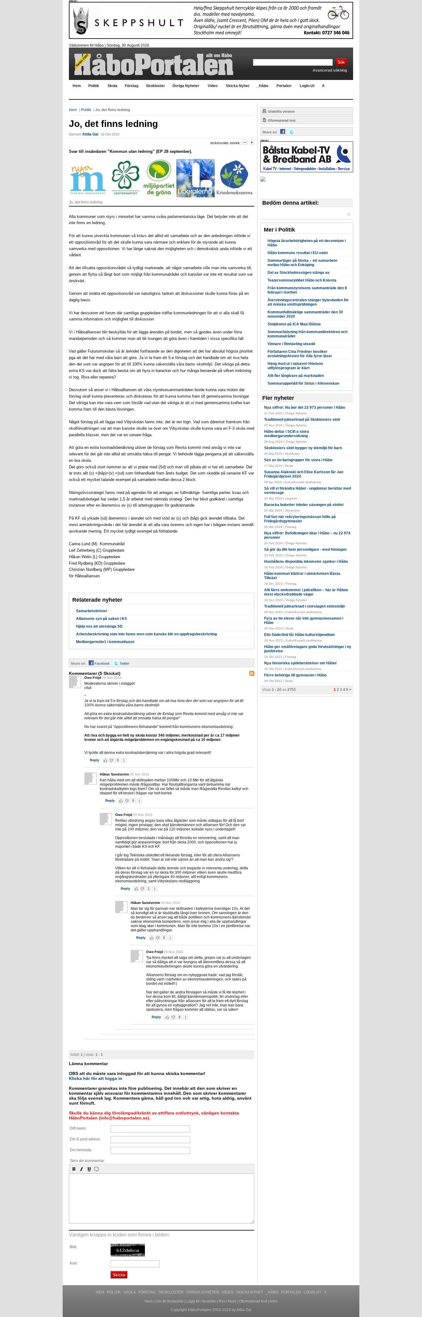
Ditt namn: (78, 1128)
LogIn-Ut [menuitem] (307, 86)
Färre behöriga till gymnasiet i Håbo (295, 675)
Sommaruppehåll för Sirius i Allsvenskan (303, 383)
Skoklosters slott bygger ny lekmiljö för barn (303, 448)
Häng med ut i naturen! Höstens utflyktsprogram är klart (295, 366)
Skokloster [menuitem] (155, 86)
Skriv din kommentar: (87, 1161)
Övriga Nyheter (203, 1292)
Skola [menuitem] (112, 86)
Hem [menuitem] (77, 86)
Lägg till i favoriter (201, 1301)
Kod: (74, 1263)
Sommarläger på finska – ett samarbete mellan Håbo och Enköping (302, 262)
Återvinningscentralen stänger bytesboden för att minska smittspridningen (308, 302)
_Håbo (272, 1292)
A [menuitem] (323, 86)
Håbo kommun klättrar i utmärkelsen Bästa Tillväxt (302, 575)
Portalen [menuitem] (283, 86)
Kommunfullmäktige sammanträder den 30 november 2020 (305, 314)
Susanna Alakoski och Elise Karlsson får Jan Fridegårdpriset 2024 (303, 474)
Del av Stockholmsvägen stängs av (299, 272)
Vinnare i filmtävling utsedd (291, 344)
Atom (232, 1301)
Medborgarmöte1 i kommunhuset (105, 642)
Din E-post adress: (85, 1139)
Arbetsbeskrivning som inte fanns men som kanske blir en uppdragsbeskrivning (146, 634)
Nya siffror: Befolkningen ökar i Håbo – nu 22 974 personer (307, 535)
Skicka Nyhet (250, 1292)
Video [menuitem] (212, 86)
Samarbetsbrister (91, 611)
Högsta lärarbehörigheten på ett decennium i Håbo (307, 243)
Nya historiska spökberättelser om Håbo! (300, 663)
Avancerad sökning (330, 70)
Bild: (73, 1247)
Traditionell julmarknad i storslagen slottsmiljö (304, 606)
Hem (73, 110)
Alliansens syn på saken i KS (101, 619)
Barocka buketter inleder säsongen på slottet (304, 505)
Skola (130, 1292)
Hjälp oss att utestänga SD (99, 626)
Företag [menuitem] (131, 86)
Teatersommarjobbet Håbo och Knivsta (302, 280)
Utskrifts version (281, 111)
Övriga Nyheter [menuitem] (185, 86)
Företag (147, 1292)
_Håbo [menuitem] (262, 86)
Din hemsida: (81, 1150)
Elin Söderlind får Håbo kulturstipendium (299, 635)
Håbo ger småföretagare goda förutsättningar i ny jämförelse (307, 649)
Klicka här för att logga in (95, 1078)
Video (228, 1292)
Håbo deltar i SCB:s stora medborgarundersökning (286, 433)
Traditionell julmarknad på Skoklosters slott (302, 419)
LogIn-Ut (313, 1292)
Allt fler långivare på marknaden (296, 376)
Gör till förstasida (169, 1301)
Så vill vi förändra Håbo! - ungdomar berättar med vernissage (307, 490)
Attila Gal (90, 134)
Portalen (291, 1292)
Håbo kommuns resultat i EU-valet (298, 253)
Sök (341, 62)
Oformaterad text (281, 120)
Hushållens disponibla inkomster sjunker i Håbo (306, 561)
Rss (222, 1301)
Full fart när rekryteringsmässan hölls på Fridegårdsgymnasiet (300, 519)
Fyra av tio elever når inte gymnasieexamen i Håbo (303, 620)
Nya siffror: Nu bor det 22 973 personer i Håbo (304, 407)
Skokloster (171, 1292)
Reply (94, 760)
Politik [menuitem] (93, 86)
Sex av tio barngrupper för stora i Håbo (298, 460)
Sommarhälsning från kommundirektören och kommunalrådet (308, 334)
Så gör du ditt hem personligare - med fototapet (305, 549)
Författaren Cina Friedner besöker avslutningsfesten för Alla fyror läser (300, 353)
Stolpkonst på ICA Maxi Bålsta (294, 324)
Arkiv (273, 1301)
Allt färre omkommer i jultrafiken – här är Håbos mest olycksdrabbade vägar (306, 592)
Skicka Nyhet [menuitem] (237, 86)
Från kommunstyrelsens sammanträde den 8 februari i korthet (307, 290)
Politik (86, 110)
